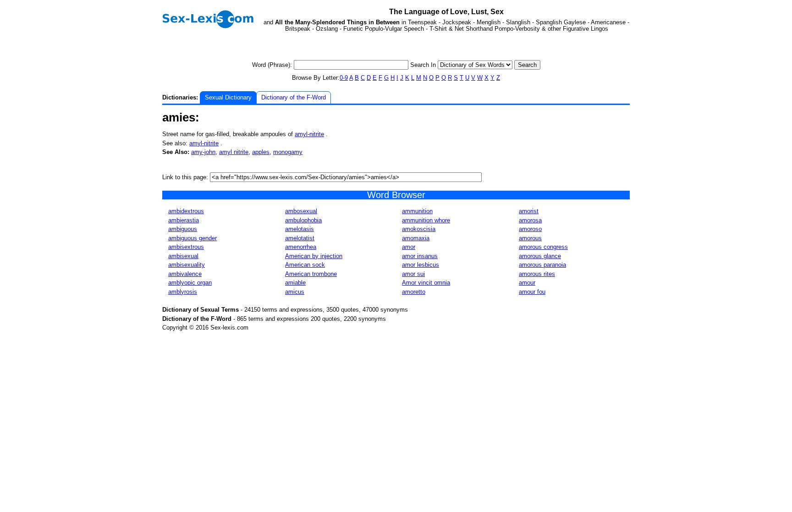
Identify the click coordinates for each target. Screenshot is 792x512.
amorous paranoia (542, 264)
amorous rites (537, 273)
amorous (530, 238)
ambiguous (182, 229)
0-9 (344, 77)
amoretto (413, 291)
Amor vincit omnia (426, 282)
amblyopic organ (190, 282)
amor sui (413, 273)
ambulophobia (303, 220)
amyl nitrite (233, 152)
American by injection (313, 256)
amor (408, 246)
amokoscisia (418, 229)
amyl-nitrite (309, 134)
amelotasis (299, 229)
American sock (305, 264)
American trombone (311, 273)
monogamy (287, 152)
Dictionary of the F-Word (293, 97)
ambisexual (183, 256)
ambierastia (183, 220)
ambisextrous (186, 246)
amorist (529, 211)
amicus (294, 291)
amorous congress (543, 246)
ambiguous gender (192, 238)
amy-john (203, 152)
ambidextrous (186, 211)
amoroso (530, 229)
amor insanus (420, 256)
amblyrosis (182, 291)
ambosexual (301, 211)
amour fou (532, 291)
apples (261, 152)
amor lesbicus (420, 264)
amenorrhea (300, 246)
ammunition (417, 211)
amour (527, 282)
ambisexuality (186, 264)
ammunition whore (426, 220)
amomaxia (415, 238)
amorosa (530, 220)
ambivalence (185, 273)
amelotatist (299, 238)
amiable (295, 282)
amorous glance (540, 256)
